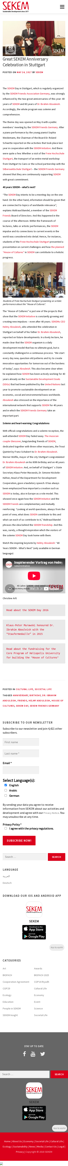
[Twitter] (42, 1053)
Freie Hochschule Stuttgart (34, 241)
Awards (38, 968)
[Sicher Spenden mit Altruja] (1, 1163)
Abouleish (25, 368)
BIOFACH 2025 (41, 975)
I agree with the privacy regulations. (31, 828)
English (14, 785)
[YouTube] (33, 1053)
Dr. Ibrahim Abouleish (48, 104)
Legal (61, 1146)
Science (38, 1008)
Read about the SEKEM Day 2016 (27, 610)
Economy (39, 995)
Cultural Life (24, 689)
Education (8, 1001)
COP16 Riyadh (41, 981)
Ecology (7, 995)
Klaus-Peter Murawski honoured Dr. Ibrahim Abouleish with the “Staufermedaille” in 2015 (31, 629)
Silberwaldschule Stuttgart (17, 169)
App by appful (57, 947)
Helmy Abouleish (46, 543)
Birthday (35, 695)
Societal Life (43, 689)
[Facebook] (24, 1053)
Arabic (13, 790)
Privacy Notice (51, 813)
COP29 (6, 988)
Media (40, 1146)
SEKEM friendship (43, 524)
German (14, 795)
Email (7, 763)
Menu (62, 6)
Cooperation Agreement (16, 981)
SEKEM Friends (11, 504)
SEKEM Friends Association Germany (30, 93)
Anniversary (20, 695)
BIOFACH (7, 975)
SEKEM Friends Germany (45, 127)
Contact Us (51, 1146)
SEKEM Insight (10, 1015)
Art (4, 968)
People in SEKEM (12, 1008)
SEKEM (39, 72)
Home (7, 1141)
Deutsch (7, 882)
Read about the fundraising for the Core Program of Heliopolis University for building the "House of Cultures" (33, 653)
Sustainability (20, 1146)
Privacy (20, 1151)
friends (22, 700)
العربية (6, 876)
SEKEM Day (22, 705)
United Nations (53, 384)
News (32, 1146)
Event (37, 1001)
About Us (17, 1141)
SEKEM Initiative (42, 148)
